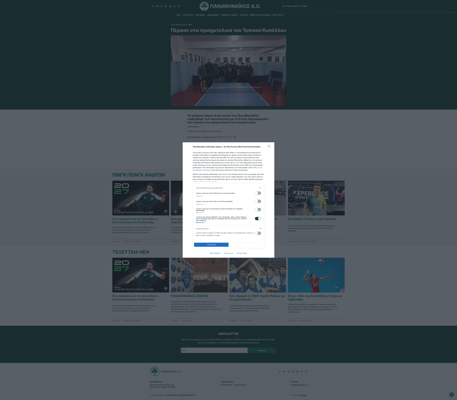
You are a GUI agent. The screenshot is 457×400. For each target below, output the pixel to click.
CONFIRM (211, 245)
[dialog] (228, 200)
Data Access (228, 253)
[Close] (269, 147)
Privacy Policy (242, 253)
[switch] (258, 193)
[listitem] (228, 188)
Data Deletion (215, 253)
